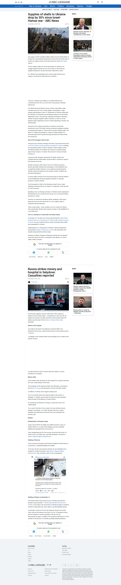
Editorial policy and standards (51, 569)
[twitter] (71, 565)
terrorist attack (47, 535)
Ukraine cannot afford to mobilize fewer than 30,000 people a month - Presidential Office (82, 289)
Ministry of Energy (35, 388)
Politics (61, 6)
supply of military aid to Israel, (45, 230)
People (89, 6)
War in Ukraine (35, 6)
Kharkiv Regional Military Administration (39, 436)
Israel (46, 256)
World (52, 6)
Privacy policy (48, 571)
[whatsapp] (77, 565)
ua (16, 2)
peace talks (56, 9)
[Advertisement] (48, 88)
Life (45, 6)
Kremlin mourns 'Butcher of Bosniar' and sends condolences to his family (82, 33)
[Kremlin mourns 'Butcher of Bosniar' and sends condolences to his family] (82, 24)
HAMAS (51, 256)
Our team (30, 575)
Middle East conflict (47, 9)
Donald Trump (64, 9)
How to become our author (51, 573)
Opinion (80, 6)
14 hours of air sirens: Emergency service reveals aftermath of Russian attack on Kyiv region (82, 56)
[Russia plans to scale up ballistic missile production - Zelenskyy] (82, 302)
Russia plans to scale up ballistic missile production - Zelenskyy (82, 311)
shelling (54, 535)
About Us (30, 569)
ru (21, 2)
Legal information (32, 573)
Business (70, 6)
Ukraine (31, 535)
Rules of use (30, 571)
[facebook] (65, 565)
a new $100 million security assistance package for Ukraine (45, 145)
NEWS (74, 14)
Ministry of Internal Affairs (52, 320)
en (18, 2)
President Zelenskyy (73, 9)
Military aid (40, 256)
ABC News (64, 61)
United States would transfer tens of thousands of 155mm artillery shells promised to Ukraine (48, 220)
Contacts (47, 575)
